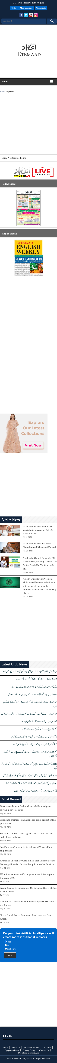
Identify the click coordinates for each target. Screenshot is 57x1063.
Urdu (13, 8)
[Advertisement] (28, 32)
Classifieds (41, 8)
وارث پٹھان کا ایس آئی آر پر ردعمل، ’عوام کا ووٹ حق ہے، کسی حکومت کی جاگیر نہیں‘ (29, 776)
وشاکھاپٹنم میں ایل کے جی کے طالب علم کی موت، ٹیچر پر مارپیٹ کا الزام (34, 737)
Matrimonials (26, 8)
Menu (5, 81)
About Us (16, 1047)
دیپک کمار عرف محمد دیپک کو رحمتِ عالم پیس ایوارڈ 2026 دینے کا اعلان (34, 687)
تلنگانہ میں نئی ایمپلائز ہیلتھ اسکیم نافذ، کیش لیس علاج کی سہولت (36, 679)
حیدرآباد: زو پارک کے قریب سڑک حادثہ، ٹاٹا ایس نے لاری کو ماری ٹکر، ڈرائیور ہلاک (29, 714)
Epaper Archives (12, 1050)
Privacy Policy (29, 1050)
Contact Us (44, 1050)
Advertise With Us (31, 1047)
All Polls (47, 1047)
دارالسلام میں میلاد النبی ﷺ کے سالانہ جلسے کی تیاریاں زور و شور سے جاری (32, 694)
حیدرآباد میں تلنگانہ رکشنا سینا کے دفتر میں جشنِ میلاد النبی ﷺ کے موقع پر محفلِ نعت (29, 672)
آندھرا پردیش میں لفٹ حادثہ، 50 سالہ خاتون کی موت (39, 722)
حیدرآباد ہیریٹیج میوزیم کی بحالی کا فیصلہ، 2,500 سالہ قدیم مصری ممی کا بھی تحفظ (31, 783)
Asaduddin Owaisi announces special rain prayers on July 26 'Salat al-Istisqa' (38, 530)
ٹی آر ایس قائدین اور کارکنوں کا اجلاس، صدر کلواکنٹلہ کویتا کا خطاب (35, 791)
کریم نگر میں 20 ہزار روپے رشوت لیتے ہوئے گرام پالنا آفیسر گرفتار (35, 744)
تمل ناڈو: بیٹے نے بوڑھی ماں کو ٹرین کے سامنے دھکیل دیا (39, 729)
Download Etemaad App (28, 1053)
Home (2, 92)
